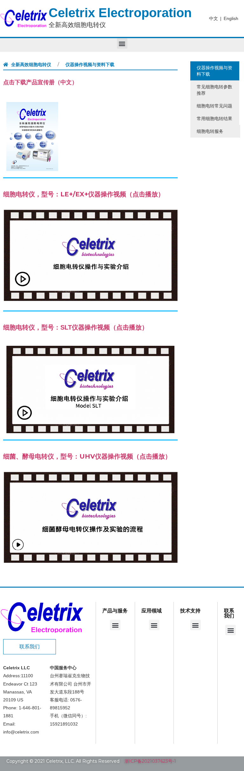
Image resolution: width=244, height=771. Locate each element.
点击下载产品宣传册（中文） (40, 82)
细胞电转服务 (210, 131)
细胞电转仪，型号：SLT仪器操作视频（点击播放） (75, 327)
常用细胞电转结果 (214, 118)
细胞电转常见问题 (214, 106)
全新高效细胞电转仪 (31, 64)
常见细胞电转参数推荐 (214, 90)
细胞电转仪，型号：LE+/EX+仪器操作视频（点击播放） (83, 194)
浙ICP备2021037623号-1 (150, 761)
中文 (213, 18)
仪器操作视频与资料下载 (214, 71)
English (231, 18)
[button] (122, 43)
